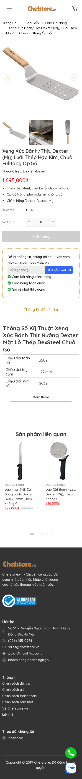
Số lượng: (9, 222)
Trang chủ (10, 23)
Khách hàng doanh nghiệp (28, 660)
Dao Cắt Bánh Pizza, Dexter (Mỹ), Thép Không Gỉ (61, 494)
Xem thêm (41, 397)
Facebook (14, 738)
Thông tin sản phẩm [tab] (41, 309)
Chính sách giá (13, 689)
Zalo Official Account (25, 653)
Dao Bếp (32, 23)
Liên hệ (7, 714)
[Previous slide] (8, 77)
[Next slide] (74, 77)
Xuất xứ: (8, 210)
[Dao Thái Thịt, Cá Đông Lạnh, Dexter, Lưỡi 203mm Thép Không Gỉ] (20, 461)
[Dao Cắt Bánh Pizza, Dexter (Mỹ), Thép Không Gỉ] (61, 461)
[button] (31, 534)
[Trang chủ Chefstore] (42, 9)
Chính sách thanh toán (19, 696)
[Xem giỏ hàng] (75, 8)
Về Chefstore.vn (15, 708)
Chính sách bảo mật (17, 702)
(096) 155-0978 (20, 640)
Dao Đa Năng (56, 23)
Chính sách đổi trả (16, 683)
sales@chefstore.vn (23, 647)
